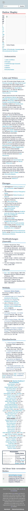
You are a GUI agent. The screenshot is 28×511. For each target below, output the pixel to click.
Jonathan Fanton (11, 446)
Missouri (3, 44)
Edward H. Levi (6, 435)
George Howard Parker (11, 414)
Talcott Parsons (11, 429)
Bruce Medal (10, 210)
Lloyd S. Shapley (14, 172)
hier (13, 493)
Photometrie (9, 163)
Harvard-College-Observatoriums (10, 92)
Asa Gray (19, 393)
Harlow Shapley (11, 342)
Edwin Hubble (13, 131)
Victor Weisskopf (7, 432)
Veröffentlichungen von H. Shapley (13, 296)
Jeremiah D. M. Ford (13, 412)
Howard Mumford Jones (11, 420)
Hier (19, 493)
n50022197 (9, 375)
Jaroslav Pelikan (13, 437)
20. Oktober (4, 48)
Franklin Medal (10, 218)
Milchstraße (11, 100)
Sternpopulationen (6, 145)
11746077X (20, 374)
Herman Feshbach (12, 434)
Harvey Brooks (11, 431)
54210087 (8, 377)
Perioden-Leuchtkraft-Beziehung (10, 102)
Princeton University (7, 83)
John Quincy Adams (11, 389)
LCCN (4, 375)
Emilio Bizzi (11, 443)
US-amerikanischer (7, 51)
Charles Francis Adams (12, 395)
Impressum (7, 509)
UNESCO (14, 178)
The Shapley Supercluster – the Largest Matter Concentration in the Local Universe (15, 367)
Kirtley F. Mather (11, 425)
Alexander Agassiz (11, 400)
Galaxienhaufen (17, 160)
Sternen (20, 161)
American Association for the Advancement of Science (13, 233)
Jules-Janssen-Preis (12, 201)
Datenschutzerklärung (18, 509)
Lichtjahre (9, 142)
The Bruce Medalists (9, 309)
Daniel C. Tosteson (11, 439)
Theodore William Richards (11, 407)
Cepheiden (5, 99)
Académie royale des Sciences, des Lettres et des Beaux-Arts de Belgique (14, 213)
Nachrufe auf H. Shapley (10, 299)
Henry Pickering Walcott (11, 404)
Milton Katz (19, 432)
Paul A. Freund (11, 428)
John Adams (11, 385)
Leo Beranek (19, 435)
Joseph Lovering (11, 396)
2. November (3, 29)
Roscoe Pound (11, 415)
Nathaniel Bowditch (11, 390)
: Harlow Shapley (11, 291)
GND (15, 374)
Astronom (15, 51)
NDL (15, 375)
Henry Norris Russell (20, 83)
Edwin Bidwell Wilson (17, 410)
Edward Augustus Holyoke (11, 387)
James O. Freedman (11, 440)
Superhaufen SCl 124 (9, 228)
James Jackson (11, 392)
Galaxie (8, 116)
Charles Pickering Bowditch (11, 406)
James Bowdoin (11, 384)
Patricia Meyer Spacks (11, 442)
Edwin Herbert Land (11, 421)
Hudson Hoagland (11, 426)
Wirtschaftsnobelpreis (10, 174)
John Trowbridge (11, 403)
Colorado (17, 49)
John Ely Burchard (11, 423)
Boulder (13, 49)
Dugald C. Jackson (11, 417)
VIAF (4, 377)
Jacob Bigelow (7, 393)
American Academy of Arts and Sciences (16, 381)
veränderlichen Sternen (10, 97)
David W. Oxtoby (12, 448)
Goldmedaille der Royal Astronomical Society (11, 207)
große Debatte (10, 129)
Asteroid (18, 224)
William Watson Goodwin (11, 401)
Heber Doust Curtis (7, 126)
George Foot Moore (8, 409)
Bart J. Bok (7, 273)
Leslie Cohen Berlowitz (11, 445)
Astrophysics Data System (11, 298)
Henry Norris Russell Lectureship (15, 223)
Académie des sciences (10, 221)
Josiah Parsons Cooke (11, 398)
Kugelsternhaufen (13, 99)
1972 (8, 49)
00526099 (19, 375)
